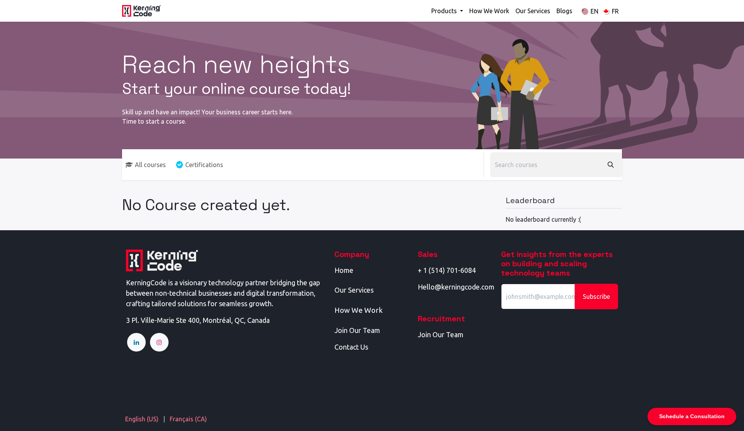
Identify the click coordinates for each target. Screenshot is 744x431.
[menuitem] (447, 11)
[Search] (610, 164)
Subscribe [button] (596, 296)
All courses (150, 164)
